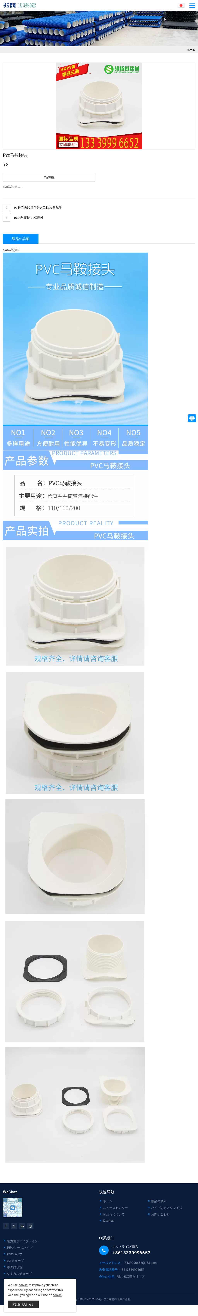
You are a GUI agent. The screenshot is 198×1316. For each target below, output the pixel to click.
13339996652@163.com (140, 1263)
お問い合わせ (160, 1214)
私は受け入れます (23, 1304)
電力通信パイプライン (22, 1241)
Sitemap (108, 1221)
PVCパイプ (14, 1254)
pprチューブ (15, 1261)
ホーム (191, 49)
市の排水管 (14, 1267)
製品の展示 (159, 1201)
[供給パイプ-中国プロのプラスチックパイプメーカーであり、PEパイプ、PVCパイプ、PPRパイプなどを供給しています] (21, 5)
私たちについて (114, 1214)
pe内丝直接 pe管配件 (29, 218)
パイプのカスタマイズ (166, 1208)
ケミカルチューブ (19, 1273)
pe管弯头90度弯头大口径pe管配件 (38, 207)
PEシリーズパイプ (19, 1248)
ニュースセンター (115, 1208)
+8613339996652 (131, 1253)
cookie (23, 1285)
